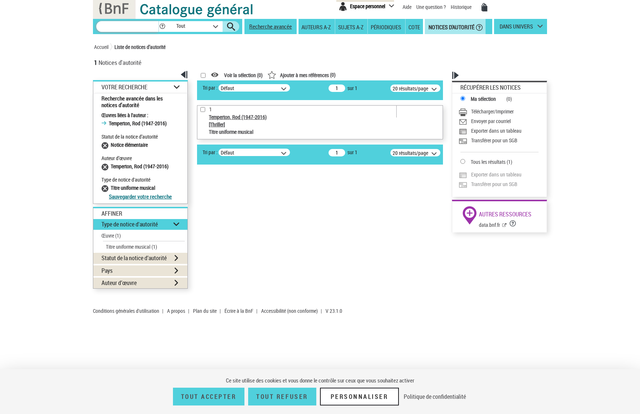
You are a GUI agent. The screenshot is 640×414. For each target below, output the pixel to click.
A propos (176, 310)
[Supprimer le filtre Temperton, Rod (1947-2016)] (106, 166)
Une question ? (431, 6)
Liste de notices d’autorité (140, 46)
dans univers (516, 28)
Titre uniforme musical (131, 246)
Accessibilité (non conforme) (289, 310)
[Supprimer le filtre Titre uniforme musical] (106, 187)
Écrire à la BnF (238, 310)
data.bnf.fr (489, 224)
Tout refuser (282, 397)
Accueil (101, 46)
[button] (162, 26)
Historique (462, 6)
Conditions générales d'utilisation (126, 310)
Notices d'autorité (450, 26)
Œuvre (111, 235)
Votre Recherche (124, 87)
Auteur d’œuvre (119, 283)
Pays (107, 270)
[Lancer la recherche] (231, 26)
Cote (414, 26)
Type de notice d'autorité (129, 224)
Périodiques (386, 26)
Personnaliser (360, 397)
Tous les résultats (488, 161)
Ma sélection (483, 98)
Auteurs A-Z (316, 26)
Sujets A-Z (350, 26)
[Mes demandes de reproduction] (484, 7)
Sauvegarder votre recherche (140, 196)
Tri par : (210, 87)
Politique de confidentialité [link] (435, 397)
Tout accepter (209, 397)
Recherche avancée (270, 26)
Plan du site (205, 310)
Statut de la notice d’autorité (134, 258)
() (308, 74)
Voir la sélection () (243, 75)
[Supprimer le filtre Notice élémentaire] (106, 144)
